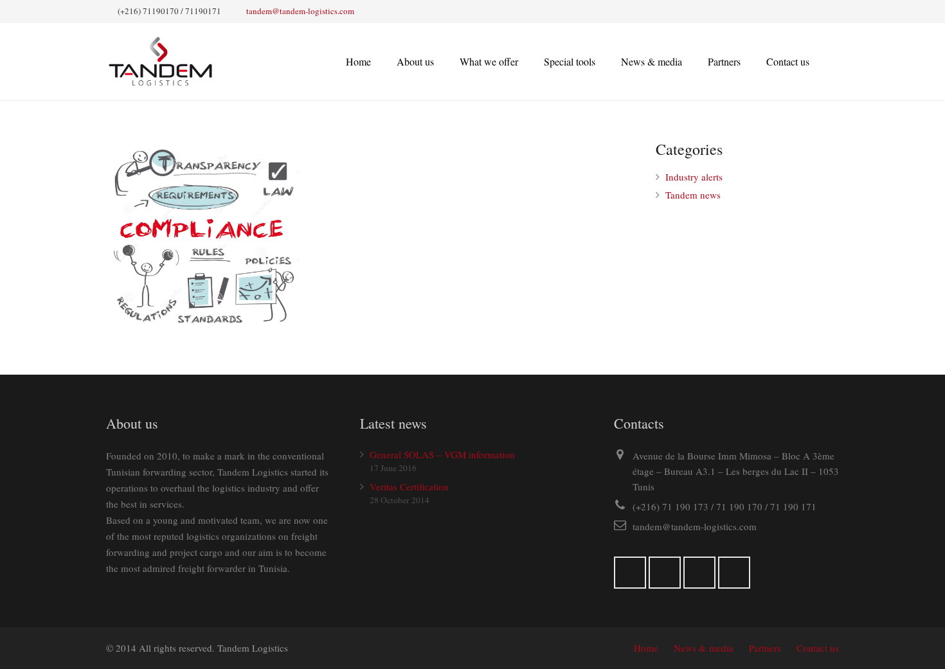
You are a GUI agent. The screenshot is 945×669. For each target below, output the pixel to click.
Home (646, 647)
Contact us (818, 647)
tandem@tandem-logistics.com (300, 11)
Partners (765, 647)
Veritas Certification (409, 486)
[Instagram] (665, 573)
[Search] (834, 61)
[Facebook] (630, 573)
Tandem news (693, 194)
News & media (704, 647)
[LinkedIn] (699, 573)
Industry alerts (694, 176)
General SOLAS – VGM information (442, 454)
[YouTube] (734, 573)
